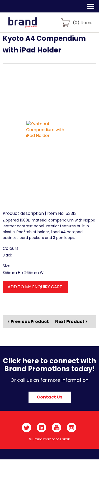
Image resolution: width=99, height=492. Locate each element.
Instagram (72, 427)
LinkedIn (41, 427)
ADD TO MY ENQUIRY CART (35, 287)
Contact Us (49, 397)
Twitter (26, 427)
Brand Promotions (32, 25)
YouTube (57, 427)
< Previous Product (28, 322)
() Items (82, 22)
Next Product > (71, 321)
